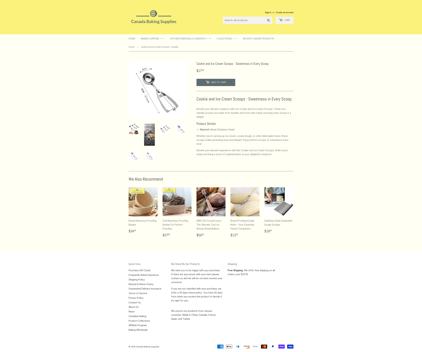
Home (132, 38)
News (132, 311)
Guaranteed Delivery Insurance (145, 288)
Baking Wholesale (138, 329)
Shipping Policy (137, 279)
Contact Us (135, 302)
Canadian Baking (137, 316)
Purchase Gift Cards (140, 270)
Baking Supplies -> (152, 38)
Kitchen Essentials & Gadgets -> (189, 38)
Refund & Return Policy (141, 284)
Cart (287, 20)
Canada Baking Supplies (147, 346)
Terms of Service (138, 293)
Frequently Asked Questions (144, 275)
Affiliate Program (138, 325)
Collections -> (226, 38)
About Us (134, 307)
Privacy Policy (136, 297)
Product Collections (139, 320)
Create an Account (284, 12)
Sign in (268, 12)
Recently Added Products (258, 38)
